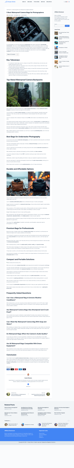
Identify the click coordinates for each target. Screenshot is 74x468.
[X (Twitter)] (12, 369)
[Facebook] (8, 369)
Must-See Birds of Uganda (59, 412)
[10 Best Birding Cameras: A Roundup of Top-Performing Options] (56, 38)
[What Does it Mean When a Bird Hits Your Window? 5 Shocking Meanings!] (55, 424)
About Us (41, 435)
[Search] (64, 1)
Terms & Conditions (43, 434)
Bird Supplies (49, 1)
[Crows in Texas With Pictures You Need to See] (56, 52)
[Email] (24, 369)
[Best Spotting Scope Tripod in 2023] (56, 33)
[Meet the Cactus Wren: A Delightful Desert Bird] (6, 424)
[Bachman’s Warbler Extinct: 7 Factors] (56, 67)
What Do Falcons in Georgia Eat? (11, 407)
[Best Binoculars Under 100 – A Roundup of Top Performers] (56, 43)
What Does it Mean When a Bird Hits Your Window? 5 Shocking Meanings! (63, 424)
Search (56, 24)
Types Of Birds (36, 1)
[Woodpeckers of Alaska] (56, 47)
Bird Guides (30, 1)
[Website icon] (28, 384)
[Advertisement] (62, 86)
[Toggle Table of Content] (17, 54)
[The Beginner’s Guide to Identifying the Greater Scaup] (56, 57)
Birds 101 (24, 1)
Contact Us (41, 437)
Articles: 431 (28, 386)
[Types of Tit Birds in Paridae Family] (56, 62)
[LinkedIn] (20, 369)
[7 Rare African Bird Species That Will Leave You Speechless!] (39, 424)
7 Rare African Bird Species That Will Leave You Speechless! (47, 424)
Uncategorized (24, 15)
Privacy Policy (41, 433)
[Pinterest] (67, 1)
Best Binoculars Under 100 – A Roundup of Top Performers (64, 42)
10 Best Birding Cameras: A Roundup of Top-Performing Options (64, 37)
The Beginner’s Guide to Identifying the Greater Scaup (63, 57)
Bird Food (43, 1)
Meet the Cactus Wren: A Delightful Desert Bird (13, 425)
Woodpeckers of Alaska (63, 47)
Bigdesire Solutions (51, 442)
